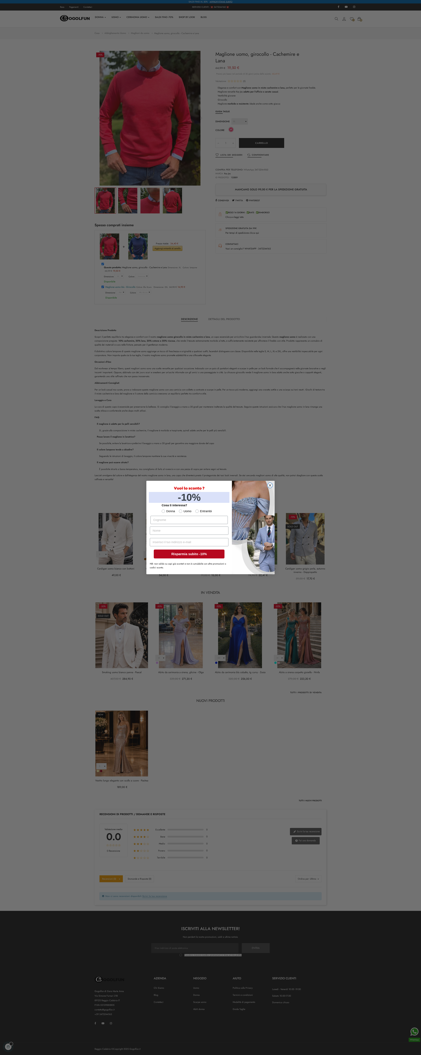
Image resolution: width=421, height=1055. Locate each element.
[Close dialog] (270, 485)
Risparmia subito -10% (189, 554)
